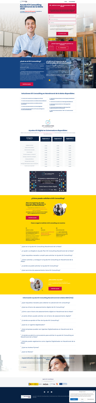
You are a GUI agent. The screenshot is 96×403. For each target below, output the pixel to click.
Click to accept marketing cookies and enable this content (48, 181)
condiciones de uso (69, 25)
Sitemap (34, 397)
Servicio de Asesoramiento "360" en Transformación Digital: (61, 111)
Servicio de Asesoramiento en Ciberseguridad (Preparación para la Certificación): (60, 108)
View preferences (90, 399)
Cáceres (24, 367)
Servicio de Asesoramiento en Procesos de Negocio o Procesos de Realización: (32, 109)
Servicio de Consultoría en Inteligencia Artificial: (32, 98)
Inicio (65, 1)
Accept (74, 399)
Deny (82, 399)
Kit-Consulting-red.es (44, 396)
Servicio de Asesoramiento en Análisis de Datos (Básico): (34, 100)
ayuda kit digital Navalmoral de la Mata (46, 132)
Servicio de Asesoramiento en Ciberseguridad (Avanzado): (60, 104)
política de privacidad (63, 25)
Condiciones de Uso (53, 396)
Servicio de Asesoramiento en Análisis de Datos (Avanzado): (31, 104)
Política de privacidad (62, 396)
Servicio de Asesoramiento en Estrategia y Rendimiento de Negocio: (62, 99)
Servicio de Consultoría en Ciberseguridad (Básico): (62, 101)
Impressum (82, 401)
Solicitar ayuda (63, 33)
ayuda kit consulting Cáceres (59, 363)
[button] (33, 98)
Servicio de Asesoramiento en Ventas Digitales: (32, 106)
